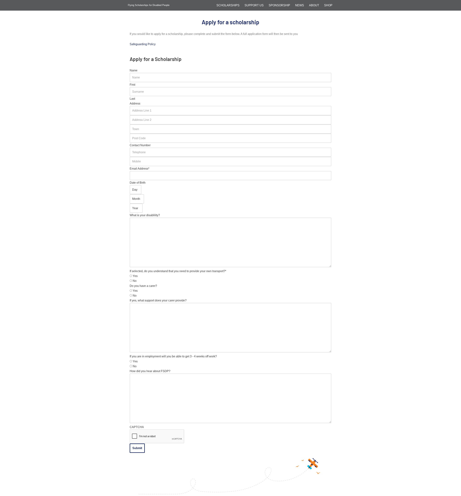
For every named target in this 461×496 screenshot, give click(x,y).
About (314, 5)
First (132, 84)
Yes (135, 275)
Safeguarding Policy (143, 44)
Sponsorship (279, 5)
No (134, 280)
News (299, 5)
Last (132, 98)
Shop (328, 5)
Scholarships (228, 5)
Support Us (254, 5)
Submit (137, 448)
